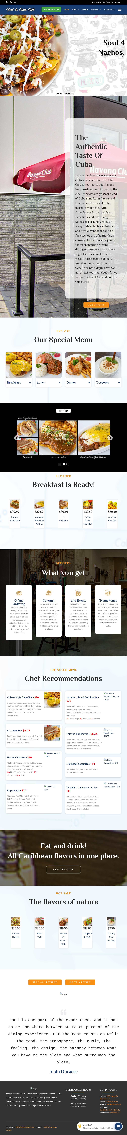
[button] (4, 55)
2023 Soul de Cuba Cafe (25, 1127)
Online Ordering (19, 602)
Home (66, 9)
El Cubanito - (18, 730)
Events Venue (108, 600)
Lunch (41, 382)
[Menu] (119, 10)
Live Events (78, 600)
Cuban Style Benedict (88, 520)
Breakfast (14, 382)
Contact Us (109, 9)
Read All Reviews (45, 982)
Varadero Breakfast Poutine (39, 520)
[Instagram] (11, 2)
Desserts (102, 382)
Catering (48, 600)
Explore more (63, 869)
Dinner (71, 382)
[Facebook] (7, 2)
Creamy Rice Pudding (111, 937)
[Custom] (15, 2)
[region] (63, 55)
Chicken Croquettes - (81, 763)
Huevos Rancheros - (82, 733)
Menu (74, 9)
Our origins (96, 305)
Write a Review (80, 982)
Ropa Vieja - (16, 790)
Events (85, 9)
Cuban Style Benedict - (23, 697)
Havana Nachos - (19, 757)
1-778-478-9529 (99, 2)
